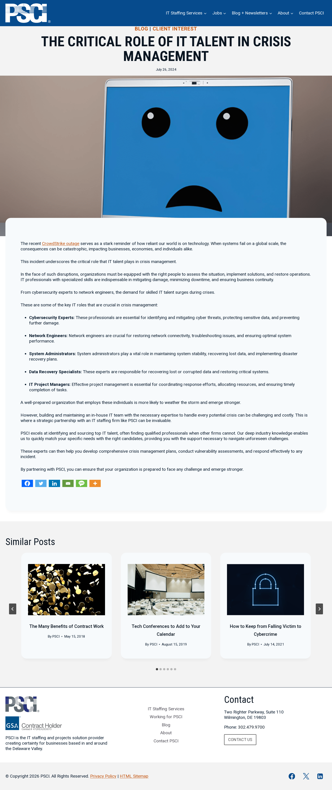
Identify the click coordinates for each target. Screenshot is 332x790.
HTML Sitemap (134, 776)
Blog (141, 29)
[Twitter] (41, 483)
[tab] (157, 669)
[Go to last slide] (12, 609)
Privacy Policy (103, 776)
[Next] (319, 609)
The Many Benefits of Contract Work (66, 626)
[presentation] (66, 589)
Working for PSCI (166, 716)
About (166, 732)
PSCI (56, 636)
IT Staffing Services (166, 708)
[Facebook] (27, 483)
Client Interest (175, 29)
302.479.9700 (251, 727)
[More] (95, 483)
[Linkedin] (54, 483)
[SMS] (81, 483)
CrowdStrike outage (60, 243)
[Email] (68, 483)
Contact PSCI (311, 13)
